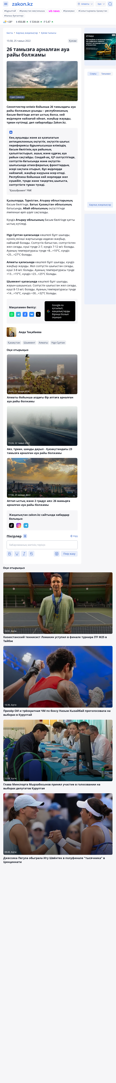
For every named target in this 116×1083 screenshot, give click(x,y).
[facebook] (25, 314)
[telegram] (18, 314)
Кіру (75, 536)
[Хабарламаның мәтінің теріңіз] (42, 544)
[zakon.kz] (22, 4)
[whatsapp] (11, 314)
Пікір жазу (69, 553)
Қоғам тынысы (48, 32)
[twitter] (38, 314)
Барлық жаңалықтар (27, 32)
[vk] (31, 314)
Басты (10, 32)
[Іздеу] (110, 4)
